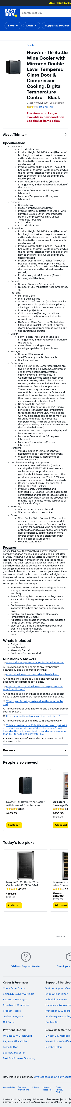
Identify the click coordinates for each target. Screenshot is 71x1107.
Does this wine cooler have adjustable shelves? (32, 674)
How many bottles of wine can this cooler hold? (33, 716)
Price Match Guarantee (16, 1005)
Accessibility (9, 1087)
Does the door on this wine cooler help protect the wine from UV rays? (33, 688)
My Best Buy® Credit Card (17, 1035)
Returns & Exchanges (15, 999)
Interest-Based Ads (47, 1088)
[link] (15, 809)
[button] (13, 25)
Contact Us (51, 1021)
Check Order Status (14, 988)
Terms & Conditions (23, 1088)
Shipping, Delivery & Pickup (18, 993)
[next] (64, 800)
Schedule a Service (56, 999)
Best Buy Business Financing (19, 1058)
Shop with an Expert (56, 993)
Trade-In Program (13, 1016)
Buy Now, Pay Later (14, 1052)
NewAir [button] (31, 45)
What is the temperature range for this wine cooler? (35, 662)
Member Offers (53, 1046)
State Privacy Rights (59, 1089)
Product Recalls (12, 1010)
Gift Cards (8, 1021)
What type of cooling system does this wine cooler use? (33, 703)
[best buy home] (11, 13)
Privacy (35, 1087)
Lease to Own (10, 1046)
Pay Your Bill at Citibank (16, 1041)
